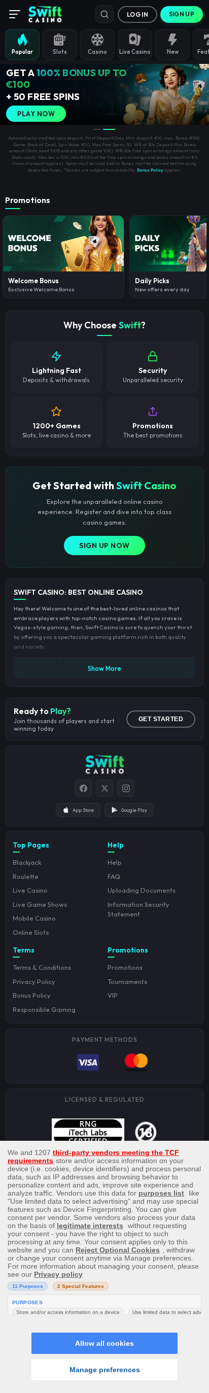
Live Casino (135, 51)
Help (115, 862)
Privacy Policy (34, 981)
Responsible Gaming (44, 1009)
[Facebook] (83, 788)
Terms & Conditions (42, 967)
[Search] (104, 14)
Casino (97, 51)
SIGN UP (181, 14)
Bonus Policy (150, 170)
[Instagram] (125, 788)
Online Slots (31, 932)
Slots (60, 51)
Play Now (36, 114)
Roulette (26, 876)
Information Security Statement (138, 909)
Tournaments (127, 981)
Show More (104, 668)
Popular (22, 51)
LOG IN (137, 14)
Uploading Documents (142, 890)
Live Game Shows (40, 904)
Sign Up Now (104, 545)
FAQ (114, 876)
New (173, 51)
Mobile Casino (34, 918)
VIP (113, 995)
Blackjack (27, 862)
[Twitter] (104, 788)
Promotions (125, 967)
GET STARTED (161, 719)
